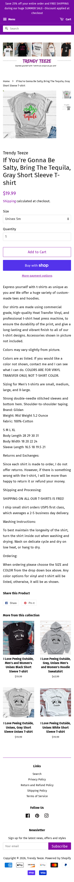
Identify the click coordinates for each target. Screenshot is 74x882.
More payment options (37, 275)
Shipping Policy (37, 790)
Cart (68, 19)
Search (37, 774)
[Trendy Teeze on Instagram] (46, 816)
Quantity (9, 229)
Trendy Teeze (35, 858)
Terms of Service (37, 796)
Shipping (9, 201)
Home (6, 81)
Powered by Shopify (58, 858)
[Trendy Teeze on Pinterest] (37, 816)
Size (6, 211)
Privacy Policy (37, 779)
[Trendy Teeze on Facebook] (27, 816)
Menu (11, 19)
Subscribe (60, 846)
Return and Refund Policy (37, 785)
